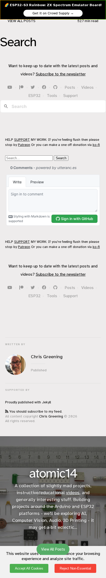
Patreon (24, 145)
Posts (70, 87)
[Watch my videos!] (10, 87)
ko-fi (96, 145)
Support (70, 95)
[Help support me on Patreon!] (21, 87)
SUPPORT (22, 139)
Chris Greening (51, 416)
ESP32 (34, 95)
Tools (52, 95)
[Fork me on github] (55, 87)
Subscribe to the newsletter (61, 74)
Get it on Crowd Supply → (53, 13)
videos (73, 492)
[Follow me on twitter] (33, 87)
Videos (87, 87)
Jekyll (46, 402)
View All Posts (22, 21)
